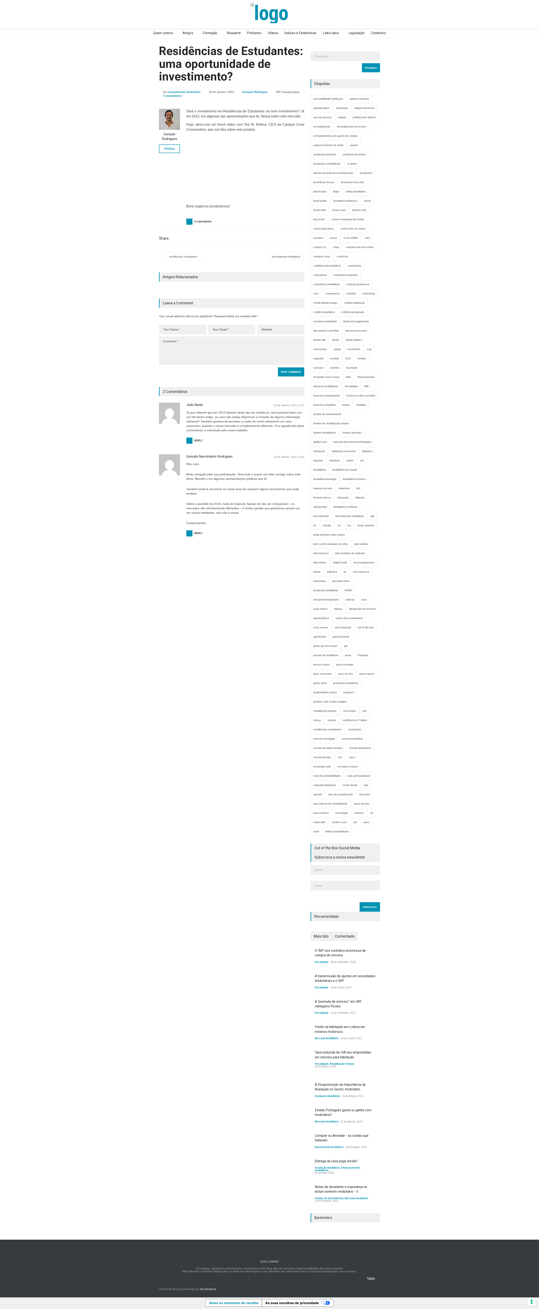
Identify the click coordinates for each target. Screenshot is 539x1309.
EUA (348, 358)
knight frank (340, 562)
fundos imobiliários (324, 432)
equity (337, 349)
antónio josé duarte (364, 117)
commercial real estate (360, 247)
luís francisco (361, 571)
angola (342, 117)
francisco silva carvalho (360, 395)
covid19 (351, 293)
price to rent (345, 673)
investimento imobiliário (349, 516)
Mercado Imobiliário (326, 1038)
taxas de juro (362, 803)
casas (333, 238)
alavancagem (321, 108)
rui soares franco (347, 766)
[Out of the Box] (269, 13)
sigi (366, 785)
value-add (319, 822)
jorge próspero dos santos (329, 534)
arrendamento (321, 126)
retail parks (355, 729)
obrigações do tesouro (362, 608)
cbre (367, 238)
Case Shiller (351, 238)
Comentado (345, 936)
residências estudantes (183, 256)
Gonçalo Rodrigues (255, 92)
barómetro (366, 173)
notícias (350, 599)
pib (346, 646)
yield (316, 831)
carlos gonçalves (323, 228)
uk (371, 813)
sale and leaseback (358, 775)
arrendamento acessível (351, 126)
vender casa (339, 822)
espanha (318, 358)
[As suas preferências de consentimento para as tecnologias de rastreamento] (532, 1302)
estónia (334, 358)
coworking (368, 293)
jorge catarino (366, 525)
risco (352, 757)
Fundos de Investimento (329, 1198)
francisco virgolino (324, 404)
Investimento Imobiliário (184, 92)
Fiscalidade (321, 962)
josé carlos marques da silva (330, 544)
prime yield (320, 683)
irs (339, 525)
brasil (367, 200)
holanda (318, 460)
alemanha (342, 108)
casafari (318, 238)
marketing (319, 581)
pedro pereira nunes (325, 646)
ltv (345, 571)
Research (234, 33)
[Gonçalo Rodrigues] (169, 119)
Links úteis (331, 33)
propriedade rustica (325, 692)
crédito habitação (354, 302)
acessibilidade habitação (328, 98)
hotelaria (334, 460)
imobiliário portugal (324, 479)
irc (314, 525)
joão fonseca (321, 553)
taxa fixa (364, 794)
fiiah (348, 377)
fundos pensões (352, 432)
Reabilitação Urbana (342, 1063)
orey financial (343, 627)
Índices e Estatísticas (300, 33)
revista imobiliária (352, 738)
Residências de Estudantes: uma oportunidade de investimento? (231, 63)
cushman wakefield (324, 321)
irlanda (327, 525)
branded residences (346, 200)
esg (369, 349)
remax (317, 720)
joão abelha (361, 544)
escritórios (353, 349)
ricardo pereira (322, 757)
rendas (332, 720)
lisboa (316, 571)
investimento (321, 516)
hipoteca (367, 451)
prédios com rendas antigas (330, 701)
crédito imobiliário (324, 312)
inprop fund (320, 506)
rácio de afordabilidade (327, 775)
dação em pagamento (356, 321)
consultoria (320, 275)
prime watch (366, 673)
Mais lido (321, 936)
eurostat (318, 367)
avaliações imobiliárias (327, 163)
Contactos (378, 33)
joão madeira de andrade (350, 553)
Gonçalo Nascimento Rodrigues (353, 442)
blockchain (319, 191)
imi (362, 460)
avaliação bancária (324, 154)
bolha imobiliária (356, 191)
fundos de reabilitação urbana (331, 423)
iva (349, 525)
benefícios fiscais (323, 182)
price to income (322, 673)
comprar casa (321, 256)
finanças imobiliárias (325, 386)
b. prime (352, 163)
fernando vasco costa (326, 377)
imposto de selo (322, 488)
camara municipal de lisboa (347, 219)
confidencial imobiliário (327, 265)
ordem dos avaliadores (349, 618)
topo (371, 1278)
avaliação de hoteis (354, 154)
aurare (354, 145)
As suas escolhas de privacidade (292, 1303)
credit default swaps (325, 302)
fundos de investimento (327, 414)
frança (346, 404)
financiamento (366, 377)
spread (317, 794)
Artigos (188, 33)
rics (340, 757)
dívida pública (354, 340)
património (319, 636)
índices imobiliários (337, 831)
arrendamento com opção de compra (335, 135)
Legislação (356, 33)
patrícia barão (341, 636)
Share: (164, 238)
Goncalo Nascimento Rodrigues (209, 456)
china (336, 247)
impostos (344, 488)
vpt (355, 822)
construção (354, 265)
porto (348, 655)
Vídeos (273, 33)
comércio (342, 256)
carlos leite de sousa (352, 228)
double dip (319, 340)
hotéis (350, 460)
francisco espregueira (326, 395)
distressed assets (356, 330)
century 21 (319, 247)
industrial (342, 497)
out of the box (366, 627)
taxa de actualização (340, 794)
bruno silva (339, 210)
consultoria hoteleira (345, 275)
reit (364, 711)
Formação (210, 33)
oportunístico (321, 618)
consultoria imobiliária (326, 284)
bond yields (320, 200)
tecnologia (341, 813)
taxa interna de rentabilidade (330, 803)
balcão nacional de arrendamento (333, 173)
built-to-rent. (359, 210)
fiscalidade (351, 386)
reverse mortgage (324, 738)
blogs (336, 191)
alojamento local (364, 108)
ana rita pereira (322, 117)
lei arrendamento (364, 562)
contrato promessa (357, 284)
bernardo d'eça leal (352, 182)
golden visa (320, 442)
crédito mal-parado (352, 312)
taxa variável (321, 813)
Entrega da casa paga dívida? (336, 1161)
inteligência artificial (345, 506)
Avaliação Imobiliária (327, 1096)
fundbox (361, 404)
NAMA (348, 590)
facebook (351, 367)
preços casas (321, 664)
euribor (362, 358)
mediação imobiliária (325, 590)
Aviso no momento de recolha (233, 1303)
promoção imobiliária (345, 683)
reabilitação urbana (324, 711)
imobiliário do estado (344, 469)
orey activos (320, 627)
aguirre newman (359, 98)
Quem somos (163, 33)
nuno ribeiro (320, 608)
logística (332, 571)
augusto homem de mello (328, 145)
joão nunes (319, 562)
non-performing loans (326, 599)
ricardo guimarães (360, 748)
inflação (359, 497)
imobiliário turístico (354, 479)
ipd (372, 516)
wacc (366, 822)
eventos (335, 367)
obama (338, 608)
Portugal (363, 655)
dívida (335, 340)
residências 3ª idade (355, 720)
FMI (366, 386)
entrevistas (320, 349)
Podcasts (254, 33)
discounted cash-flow (326, 330)
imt (358, 488)
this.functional (208, 1289)
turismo (359, 813)
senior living (350, 785)
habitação (319, 451)
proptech (348, 692)
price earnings (345, 664)
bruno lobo (319, 210)
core (316, 293)
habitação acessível (344, 451)
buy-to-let (319, 219)
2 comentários (172, 95)
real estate (349, 711)
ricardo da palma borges (328, 748)
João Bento (194, 405)
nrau (364, 599)
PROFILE (169, 148)
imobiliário (319, 469)
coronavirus (332, 293)
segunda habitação (324, 785)
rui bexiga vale (322, 766)
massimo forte (341, 581)
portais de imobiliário (325, 655)
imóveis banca (322, 497)
